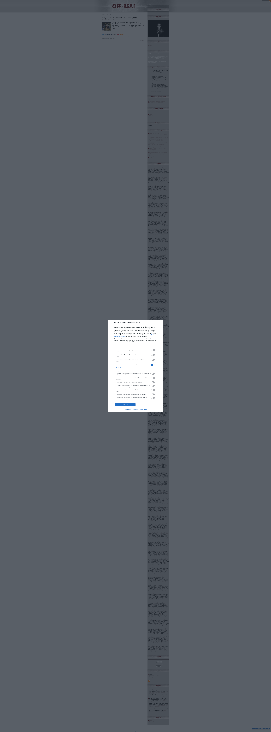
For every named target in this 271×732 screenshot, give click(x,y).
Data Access (135, 409)
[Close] (160, 322)
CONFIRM (125, 404)
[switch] (153, 350)
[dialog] (135, 366)
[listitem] (135, 347)
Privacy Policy (143, 409)
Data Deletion (127, 409)
